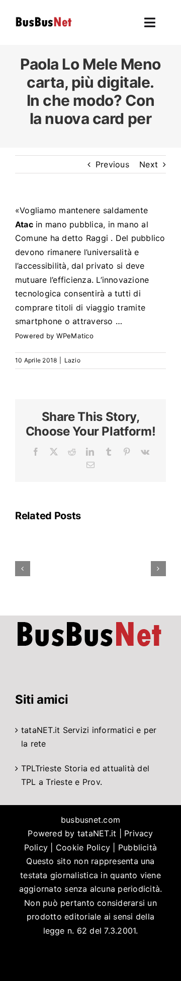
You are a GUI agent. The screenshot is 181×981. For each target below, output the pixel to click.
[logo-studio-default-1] (43, 19)
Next (148, 164)
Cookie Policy (83, 847)
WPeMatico (75, 336)
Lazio (72, 360)
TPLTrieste (41, 768)
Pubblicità (137, 847)
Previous (112, 164)
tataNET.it (40, 730)
